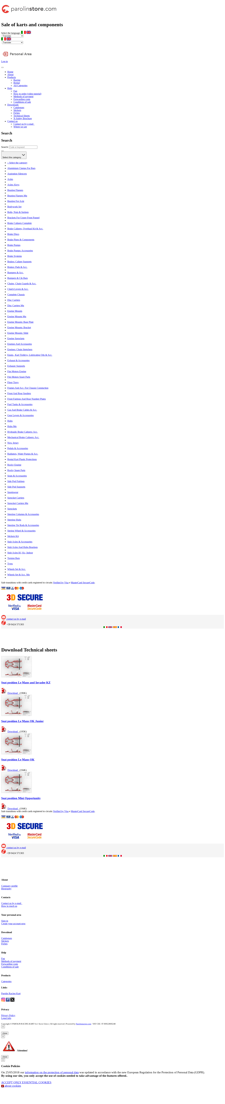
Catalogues (18, 107)
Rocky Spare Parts (16, 470)
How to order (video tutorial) (27, 93)
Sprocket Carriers (15, 497)
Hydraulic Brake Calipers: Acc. (22, 432)
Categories (6, 981)
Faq (15, 91)
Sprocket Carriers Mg (17, 503)
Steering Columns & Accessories (23, 514)
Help (9, 88)
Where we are (20, 126)
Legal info (6, 1018)
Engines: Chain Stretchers (19, 349)
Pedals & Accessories (17, 448)
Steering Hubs (14, 519)
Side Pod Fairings (15, 481)
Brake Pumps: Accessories (20, 250)
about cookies (12, 1085)
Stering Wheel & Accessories (21, 530)
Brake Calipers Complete (19, 223)
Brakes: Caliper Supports (19, 261)
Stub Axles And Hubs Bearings (22, 547)
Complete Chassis (16, 294)
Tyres (10, 563)
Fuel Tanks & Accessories (19, 404)
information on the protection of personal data (52, 1072)
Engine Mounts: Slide (17, 333)
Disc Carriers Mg (15, 305)
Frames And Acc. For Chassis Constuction (27, 388)
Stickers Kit (13, 536)
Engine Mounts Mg (16, 316)
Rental (16, 82)
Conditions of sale (22, 102)
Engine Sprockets (15, 338)
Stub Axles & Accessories (19, 541)
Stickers (17, 110)
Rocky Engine (14, 465)
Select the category (12, 157)
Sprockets (12, 508)
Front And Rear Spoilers (19, 393)
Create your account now (13, 923)
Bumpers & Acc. (15, 272)
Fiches (16, 113)
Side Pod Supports (16, 486)
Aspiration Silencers (17, 173)
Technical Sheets (21, 115)
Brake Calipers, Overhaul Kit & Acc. (25, 228)
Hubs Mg (12, 426)
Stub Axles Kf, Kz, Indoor (20, 552)
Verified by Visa (61, 582)
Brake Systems (14, 256)
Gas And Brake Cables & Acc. (22, 410)
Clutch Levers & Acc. (17, 289)
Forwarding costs (21, 99)
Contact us (12, 121)
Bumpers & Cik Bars (17, 278)
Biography (6, 888)
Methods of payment (23, 96)
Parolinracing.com (83, 1024)
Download (14, 693)
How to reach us (9, 906)
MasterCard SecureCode (83, 582)
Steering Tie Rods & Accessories (23, 525)
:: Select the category (17, 162)
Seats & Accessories (17, 475)
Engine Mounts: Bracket (19, 327)
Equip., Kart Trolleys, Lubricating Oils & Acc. (29, 355)
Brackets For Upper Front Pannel (23, 217)
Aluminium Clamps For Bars (21, 168)
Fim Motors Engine (16, 371)
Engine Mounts (14, 311)
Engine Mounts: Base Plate (20, 322)
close (4, 1033)
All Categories (20, 85)
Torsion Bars (13, 558)
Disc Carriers (13, 300)
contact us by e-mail (16, 619)
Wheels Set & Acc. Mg (18, 574)
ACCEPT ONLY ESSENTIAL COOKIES (26, 1082)
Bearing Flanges (15, 190)
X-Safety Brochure (22, 118)
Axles (10, 179)
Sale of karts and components (32, 24)
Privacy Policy (8, 1015)
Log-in (4, 61)
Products (11, 77)
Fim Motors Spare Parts (18, 377)
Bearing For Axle (15, 201)
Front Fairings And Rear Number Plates (26, 399)
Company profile (9, 886)
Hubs (10, 421)
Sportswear (12, 492)
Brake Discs (13, 234)
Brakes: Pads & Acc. (17, 267)
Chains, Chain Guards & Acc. (21, 283)
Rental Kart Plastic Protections (22, 459)
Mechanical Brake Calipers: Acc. (23, 437)
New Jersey (13, 443)
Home (10, 71)
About (10, 74)
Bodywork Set (14, 206)
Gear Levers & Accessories (20, 415)
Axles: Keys (13, 184)
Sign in (4, 921)
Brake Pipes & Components (20, 239)
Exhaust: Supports (16, 366)
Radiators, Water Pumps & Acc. (22, 454)
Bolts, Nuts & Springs (18, 212)
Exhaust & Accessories (18, 360)
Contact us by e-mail (24, 124)
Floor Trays (13, 382)
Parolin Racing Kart (11, 993)
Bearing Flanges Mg (17, 195)
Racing (16, 80)
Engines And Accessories (19, 344)
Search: (4, 147)
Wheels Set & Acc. (16, 569)
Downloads (13, 104)
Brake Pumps (13, 245)
